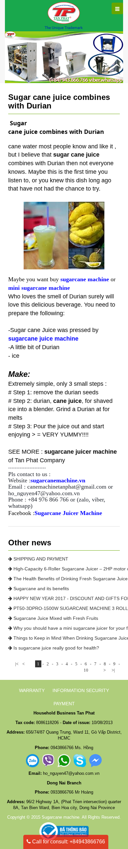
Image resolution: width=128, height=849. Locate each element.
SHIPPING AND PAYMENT (40, 558)
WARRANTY (32, 690)
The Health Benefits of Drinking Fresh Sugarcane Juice (66, 578)
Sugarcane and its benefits (40, 588)
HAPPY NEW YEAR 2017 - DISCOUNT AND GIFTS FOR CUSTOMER (66, 598)
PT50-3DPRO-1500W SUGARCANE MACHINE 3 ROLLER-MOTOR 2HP (66, 608)
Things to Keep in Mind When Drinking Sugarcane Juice (66, 638)
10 (86, 670)
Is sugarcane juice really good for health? (55, 648)
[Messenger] (95, 760)
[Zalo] (32, 760)
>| (113, 670)
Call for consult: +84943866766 (68, 841)
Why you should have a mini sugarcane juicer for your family (66, 628)
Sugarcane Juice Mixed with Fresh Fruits (55, 618)
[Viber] (48, 760)
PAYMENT (64, 703)
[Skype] (79, 760)
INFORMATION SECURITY (81, 690)
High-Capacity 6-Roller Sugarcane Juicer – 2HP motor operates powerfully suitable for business (66, 568)
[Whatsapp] (64, 760)
